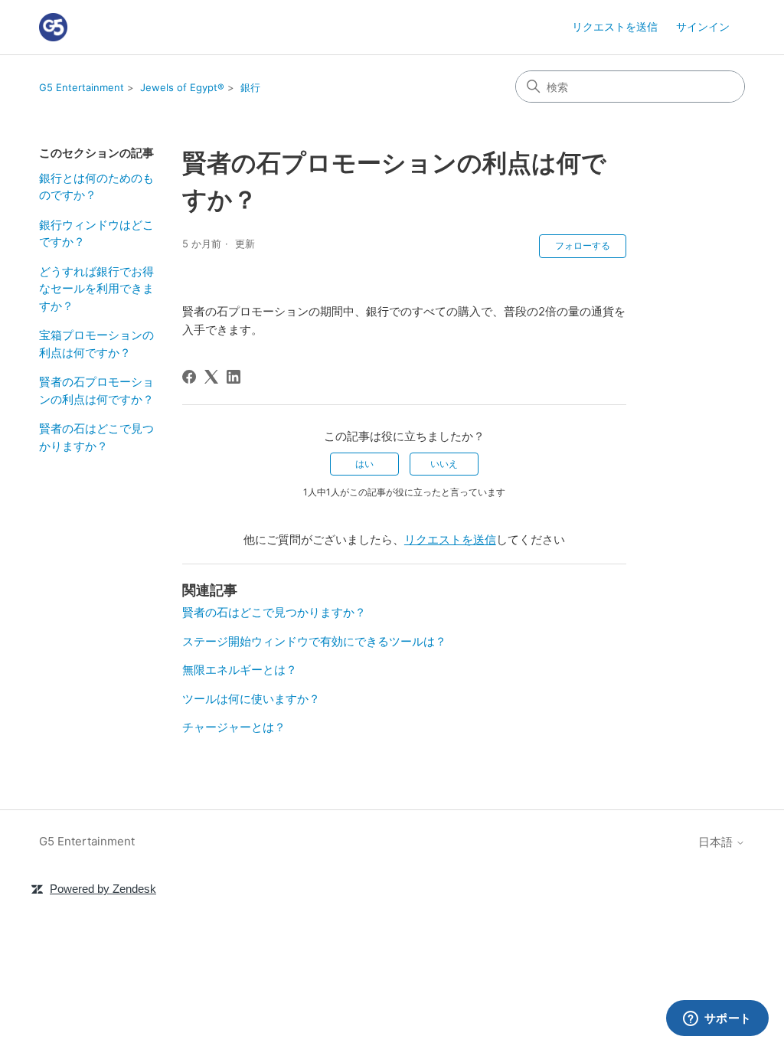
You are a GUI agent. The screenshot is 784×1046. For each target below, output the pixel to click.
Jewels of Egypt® (182, 87)
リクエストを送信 (615, 26)
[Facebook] (189, 377)
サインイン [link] (703, 26)
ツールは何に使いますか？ (251, 698)
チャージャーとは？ (234, 727)
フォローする (582, 245)
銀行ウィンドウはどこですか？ (96, 233)
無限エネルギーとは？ (239, 669)
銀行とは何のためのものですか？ (96, 187)
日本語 (717, 841)
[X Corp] (211, 377)
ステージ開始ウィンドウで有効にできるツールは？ (314, 641)
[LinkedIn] (233, 377)
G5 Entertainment (81, 87)
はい (364, 463)
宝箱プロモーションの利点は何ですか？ (96, 344)
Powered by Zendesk (103, 888)
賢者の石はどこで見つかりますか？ (96, 437)
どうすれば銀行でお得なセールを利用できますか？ (96, 288)
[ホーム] (53, 27)
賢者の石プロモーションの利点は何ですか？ (96, 390)
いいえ (444, 463)
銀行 (250, 87)
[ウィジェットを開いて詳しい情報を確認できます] (717, 1019)
